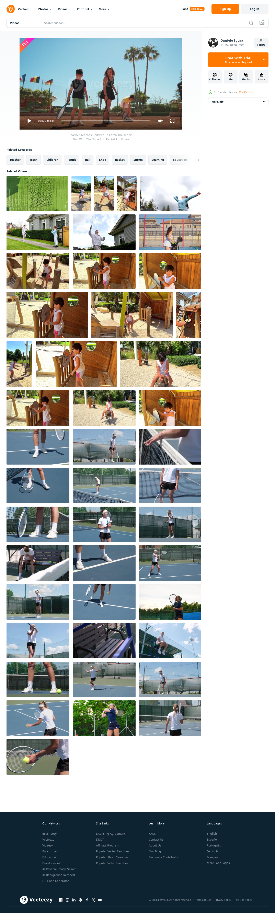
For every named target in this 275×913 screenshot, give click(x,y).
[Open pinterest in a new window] (80, 899)
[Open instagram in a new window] (67, 899)
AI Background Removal (58, 875)
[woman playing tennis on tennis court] (38, 447)
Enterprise (49, 851)
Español (212, 839)
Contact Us (156, 839)
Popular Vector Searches (112, 851)
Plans (184, 9)
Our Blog (155, 851)
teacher (15, 160)
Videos (62, 9)
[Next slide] (195, 160)
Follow (261, 45)
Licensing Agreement (110, 833)
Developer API (51, 863)
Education (49, 857)
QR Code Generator (55, 881)
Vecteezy (48, 839)
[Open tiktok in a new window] (87, 899)
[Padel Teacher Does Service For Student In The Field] (170, 232)
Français (212, 857)
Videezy (47, 845)
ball (87, 160)
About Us (155, 845)
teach (33, 160)
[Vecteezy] (11, 9)
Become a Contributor (164, 857)
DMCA (100, 839)
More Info (218, 101)
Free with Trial (238, 59)
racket (120, 160)
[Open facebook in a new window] (60, 899)
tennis (71, 160)
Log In (254, 9)
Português (214, 845)
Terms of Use (203, 900)
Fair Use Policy (243, 900)
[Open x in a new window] (93, 899)
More (102, 9)
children (52, 160)
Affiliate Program (107, 845)
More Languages (218, 863)
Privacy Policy (223, 900)
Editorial (83, 9)
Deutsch (212, 851)
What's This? (246, 92)
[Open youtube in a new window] (100, 899)
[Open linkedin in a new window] (74, 899)
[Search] (251, 22)
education (180, 160)
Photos (43, 9)
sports (138, 160)
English (212, 833)
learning (158, 160)
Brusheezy (49, 833)
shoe (102, 160)
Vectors (23, 9)
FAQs (152, 833)
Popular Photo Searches (112, 857)
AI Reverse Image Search (59, 869)
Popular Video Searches (112, 863)
